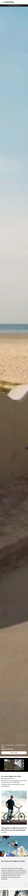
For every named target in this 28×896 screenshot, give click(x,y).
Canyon (2, 745)
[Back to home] (9, 2)
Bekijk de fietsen (14, 752)
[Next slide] (25, 884)
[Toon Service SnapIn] (26, 448)
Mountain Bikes (9, 745)
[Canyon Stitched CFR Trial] (14, 765)
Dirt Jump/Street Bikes (20, 745)
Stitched (3, 747)
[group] (14, 861)
